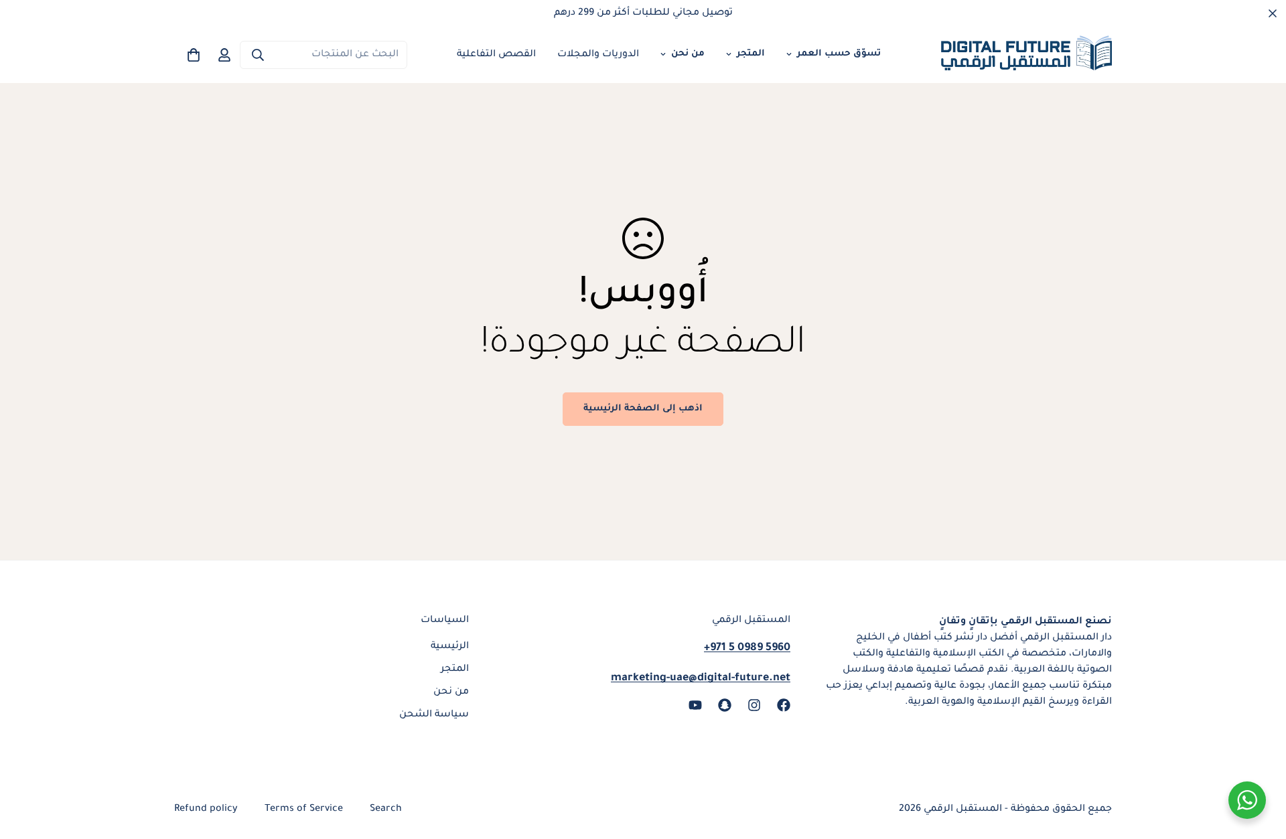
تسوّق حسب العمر (839, 54)
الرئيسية (450, 646)
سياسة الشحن (434, 715)
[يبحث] (257, 55)
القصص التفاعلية (496, 55)
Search (386, 809)
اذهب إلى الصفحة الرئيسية (643, 409)
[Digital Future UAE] (1026, 55)
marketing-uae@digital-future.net (700, 678)
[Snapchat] (724, 705)
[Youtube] (695, 705)
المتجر (751, 54)
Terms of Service (304, 809)
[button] (193, 55)
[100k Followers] (754, 705)
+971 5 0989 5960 (747, 648)
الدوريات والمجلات (598, 55)
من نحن (688, 54)
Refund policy (206, 809)
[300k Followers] (783, 705)
